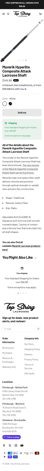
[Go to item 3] (23, 60)
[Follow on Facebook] (4, 445)
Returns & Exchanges (8, 360)
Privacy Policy (31, 359)
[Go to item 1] (18, 60)
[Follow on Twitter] (9, 445)
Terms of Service (28, 366)
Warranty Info (9, 366)
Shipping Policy (32, 349)
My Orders (7, 352)
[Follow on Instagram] (15, 445)
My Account (8, 347)
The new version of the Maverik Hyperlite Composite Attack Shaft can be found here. (20, 169)
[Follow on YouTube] (21, 445)
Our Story (29, 344)
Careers (28, 354)
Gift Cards (29, 373)
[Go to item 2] (20, 60)
